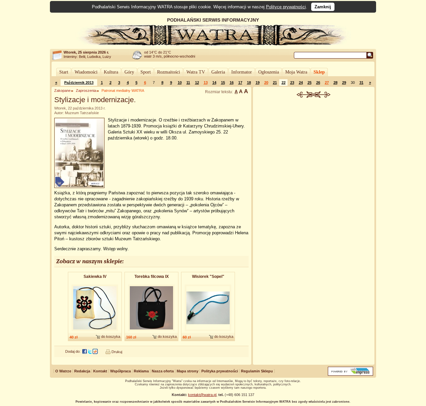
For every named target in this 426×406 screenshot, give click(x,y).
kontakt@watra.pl (202, 395)
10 (180, 83)
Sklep (319, 72)
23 (292, 83)
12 (197, 83)
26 (318, 83)
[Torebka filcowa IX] (151, 331)
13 (206, 83)
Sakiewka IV (95, 276)
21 (275, 83)
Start (63, 72)
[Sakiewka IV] (95, 331)
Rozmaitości (168, 72)
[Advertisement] (314, 147)
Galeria (218, 72)
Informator (241, 72)
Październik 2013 (79, 83)
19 (258, 83)
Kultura (111, 72)
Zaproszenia (86, 91)
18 (249, 83)
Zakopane (62, 91)
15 (223, 83)
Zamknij (323, 6)
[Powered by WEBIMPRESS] (350, 374)
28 (335, 83)
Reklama (141, 371)
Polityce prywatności (286, 6)
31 (361, 83)
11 (188, 83)
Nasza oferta (163, 371)
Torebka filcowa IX (151, 276)
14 (214, 83)
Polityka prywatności (219, 371)
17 (240, 83)
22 (284, 83)
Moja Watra (296, 72)
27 (327, 83)
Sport (145, 72)
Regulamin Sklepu (257, 371)
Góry (129, 72)
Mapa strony (187, 371)
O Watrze (63, 371)
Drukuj (116, 352)
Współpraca (120, 371)
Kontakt (100, 371)
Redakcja (82, 371)
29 (344, 83)
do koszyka (110, 336)
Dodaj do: (73, 351)
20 (266, 83)
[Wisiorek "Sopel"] (208, 331)
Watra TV (195, 72)
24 (301, 83)
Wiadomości (86, 72)
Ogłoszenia (268, 72)
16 (232, 83)
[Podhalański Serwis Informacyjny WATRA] (213, 44)
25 (310, 83)
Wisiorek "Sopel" (208, 276)
